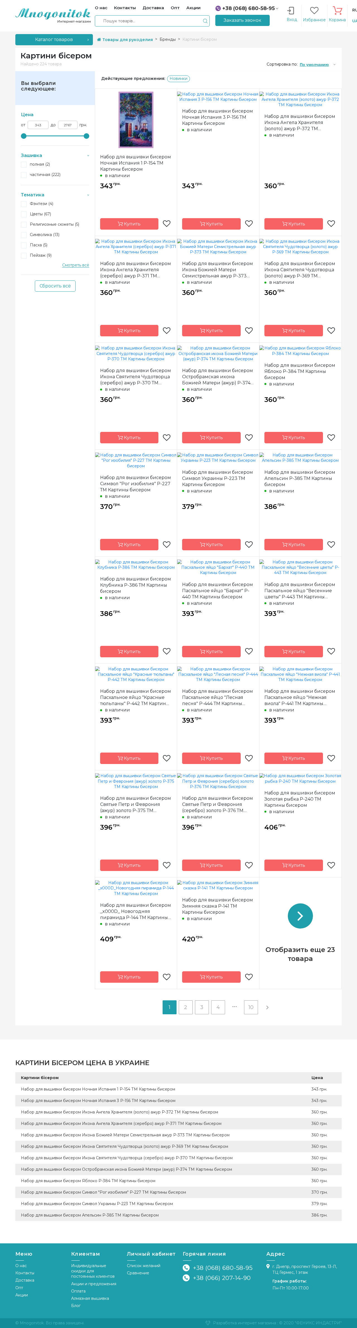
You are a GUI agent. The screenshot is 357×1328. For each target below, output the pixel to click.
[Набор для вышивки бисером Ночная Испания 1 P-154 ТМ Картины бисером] (136, 119)
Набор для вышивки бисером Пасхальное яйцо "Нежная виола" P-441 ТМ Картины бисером (299, 698)
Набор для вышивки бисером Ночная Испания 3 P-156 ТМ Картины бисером (217, 117)
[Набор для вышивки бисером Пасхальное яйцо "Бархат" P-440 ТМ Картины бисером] (218, 567)
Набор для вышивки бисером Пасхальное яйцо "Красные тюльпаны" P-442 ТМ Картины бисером (135, 698)
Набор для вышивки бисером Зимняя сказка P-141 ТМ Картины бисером (217, 906)
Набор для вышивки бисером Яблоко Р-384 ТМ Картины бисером (299, 371)
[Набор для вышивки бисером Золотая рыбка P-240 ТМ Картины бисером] (300, 778)
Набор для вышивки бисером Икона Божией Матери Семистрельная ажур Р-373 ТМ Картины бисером (217, 270)
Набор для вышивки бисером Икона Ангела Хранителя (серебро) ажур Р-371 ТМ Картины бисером (135, 270)
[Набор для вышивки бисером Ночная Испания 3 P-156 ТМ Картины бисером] (218, 96)
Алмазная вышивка (90, 1298)
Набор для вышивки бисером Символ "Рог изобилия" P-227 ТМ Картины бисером (135, 483)
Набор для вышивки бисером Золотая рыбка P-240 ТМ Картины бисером (299, 799)
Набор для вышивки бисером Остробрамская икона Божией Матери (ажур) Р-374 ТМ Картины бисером (217, 377)
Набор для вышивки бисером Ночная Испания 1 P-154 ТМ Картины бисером (135, 163)
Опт (19, 1287)
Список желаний (143, 1265)
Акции (21, 1295)
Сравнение (138, 1272)
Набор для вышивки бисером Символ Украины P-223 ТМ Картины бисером (217, 478)
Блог (76, 1305)
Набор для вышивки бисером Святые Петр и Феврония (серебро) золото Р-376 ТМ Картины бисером (217, 805)
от (23, 125)
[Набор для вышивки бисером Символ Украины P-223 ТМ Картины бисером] (218, 457)
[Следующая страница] (267, 1007)
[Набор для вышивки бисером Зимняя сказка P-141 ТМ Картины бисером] (218, 885)
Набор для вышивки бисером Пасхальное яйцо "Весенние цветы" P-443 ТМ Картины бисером (299, 591)
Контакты (24, 1272)
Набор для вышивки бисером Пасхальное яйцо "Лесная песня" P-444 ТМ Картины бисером (217, 698)
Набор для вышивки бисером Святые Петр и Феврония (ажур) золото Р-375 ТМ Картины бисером (135, 805)
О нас (21, 1265)
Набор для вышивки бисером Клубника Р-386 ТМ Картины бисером (135, 585)
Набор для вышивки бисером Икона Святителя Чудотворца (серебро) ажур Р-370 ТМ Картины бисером (135, 377)
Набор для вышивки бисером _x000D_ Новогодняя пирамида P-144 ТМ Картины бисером (135, 912)
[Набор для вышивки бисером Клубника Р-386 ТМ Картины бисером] (136, 564)
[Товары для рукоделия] (53, 15)
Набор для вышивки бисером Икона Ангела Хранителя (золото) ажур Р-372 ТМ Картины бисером (299, 123)
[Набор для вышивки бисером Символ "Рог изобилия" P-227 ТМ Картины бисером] (136, 460)
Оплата (78, 1291)
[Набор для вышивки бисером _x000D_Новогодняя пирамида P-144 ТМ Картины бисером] (136, 888)
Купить (132, 224)
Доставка (24, 1280)
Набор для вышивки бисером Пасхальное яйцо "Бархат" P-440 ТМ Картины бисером (217, 590)
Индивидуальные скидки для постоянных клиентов (93, 1271)
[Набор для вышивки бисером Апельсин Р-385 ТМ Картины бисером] (300, 457)
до (53, 125)
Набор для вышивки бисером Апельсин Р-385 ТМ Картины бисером (299, 478)
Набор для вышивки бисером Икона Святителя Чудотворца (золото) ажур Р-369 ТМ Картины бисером (299, 270)
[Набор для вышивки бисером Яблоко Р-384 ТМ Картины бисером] (300, 350)
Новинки (178, 78)
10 (251, 1007)
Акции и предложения (93, 1283)
